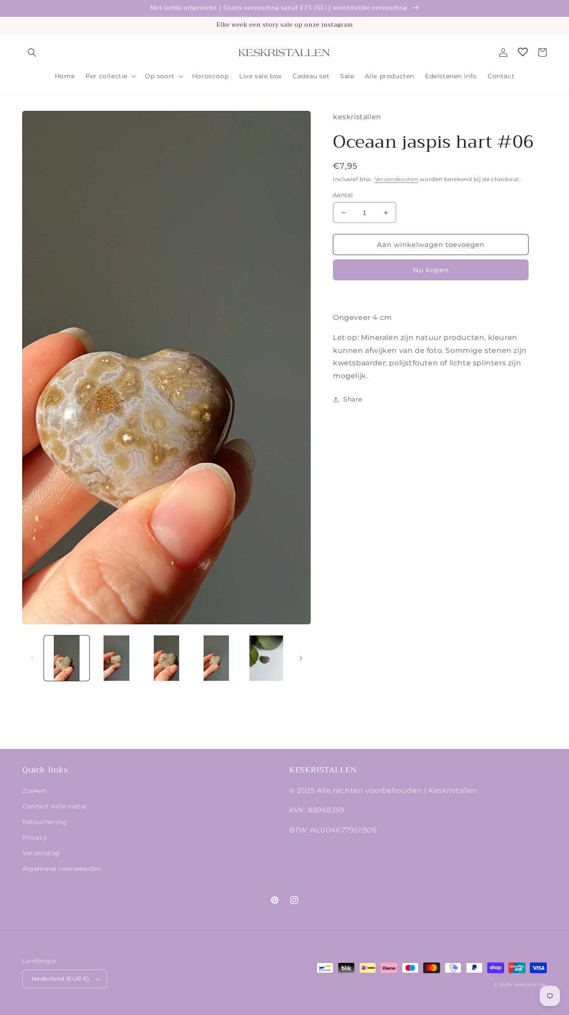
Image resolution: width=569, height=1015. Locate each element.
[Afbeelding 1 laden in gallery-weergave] (66, 658)
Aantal (343, 194)
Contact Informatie (54, 806)
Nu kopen (431, 270)
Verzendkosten (396, 179)
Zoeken (34, 791)
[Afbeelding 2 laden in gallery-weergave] (116, 658)
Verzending (41, 853)
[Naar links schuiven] (32, 658)
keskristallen (530, 984)
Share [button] (352, 399)
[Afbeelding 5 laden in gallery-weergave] (266, 658)
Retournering (44, 822)
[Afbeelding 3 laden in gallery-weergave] (166, 658)
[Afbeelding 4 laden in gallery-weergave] (216, 658)
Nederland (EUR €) (60, 978)
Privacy (34, 837)
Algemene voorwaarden (62, 869)
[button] (32, 52)
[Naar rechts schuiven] (301, 658)
